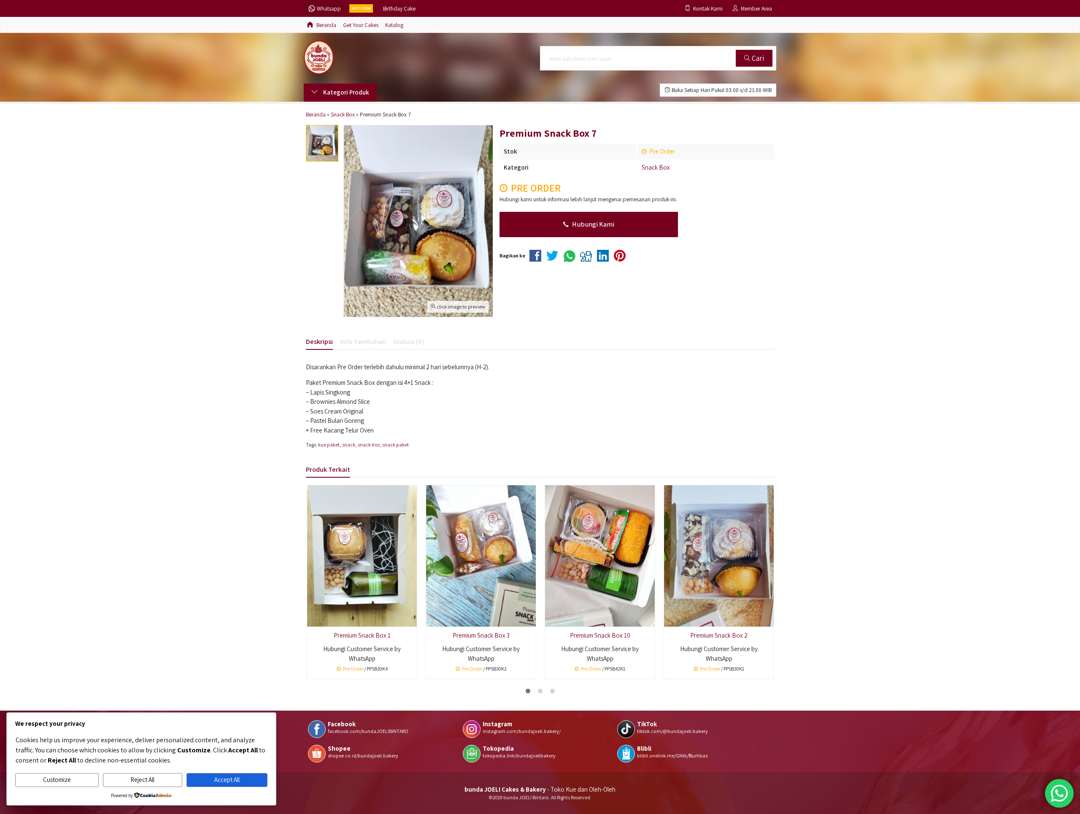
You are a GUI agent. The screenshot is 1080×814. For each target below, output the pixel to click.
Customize (57, 780)
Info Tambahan (363, 341)
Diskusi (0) (409, 341)
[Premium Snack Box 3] (481, 555)
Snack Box (656, 167)
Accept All (227, 780)
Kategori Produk (345, 92)
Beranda (325, 25)
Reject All (142, 780)
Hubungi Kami (592, 224)
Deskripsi (319, 341)
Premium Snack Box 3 (481, 635)
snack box (369, 444)
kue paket (329, 444)
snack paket (395, 444)
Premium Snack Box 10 (600, 635)
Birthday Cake (399, 8)
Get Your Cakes (360, 25)
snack (348, 444)
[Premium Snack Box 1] (362, 555)
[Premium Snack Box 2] (719, 555)
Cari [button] (757, 58)
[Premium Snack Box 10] (600, 555)
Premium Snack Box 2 (719, 635)
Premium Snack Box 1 (362, 635)
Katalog (394, 25)
